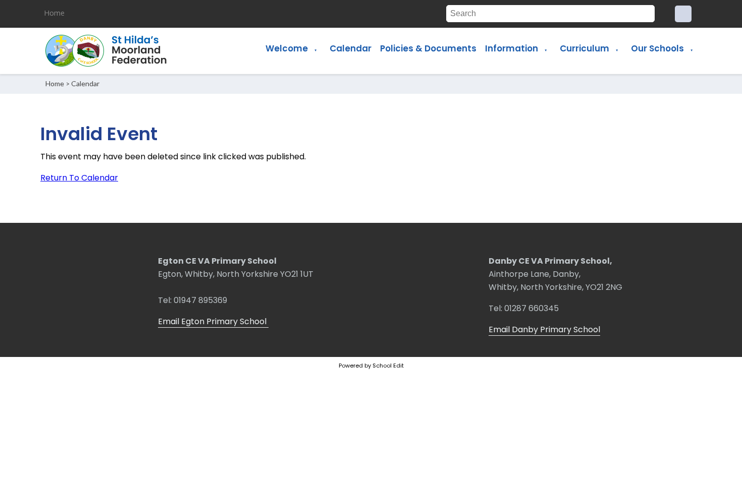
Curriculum (584, 48)
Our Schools (657, 48)
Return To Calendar (79, 178)
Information (511, 48)
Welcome (287, 48)
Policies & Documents (428, 48)
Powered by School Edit (371, 365)
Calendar (351, 48)
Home (54, 13)
